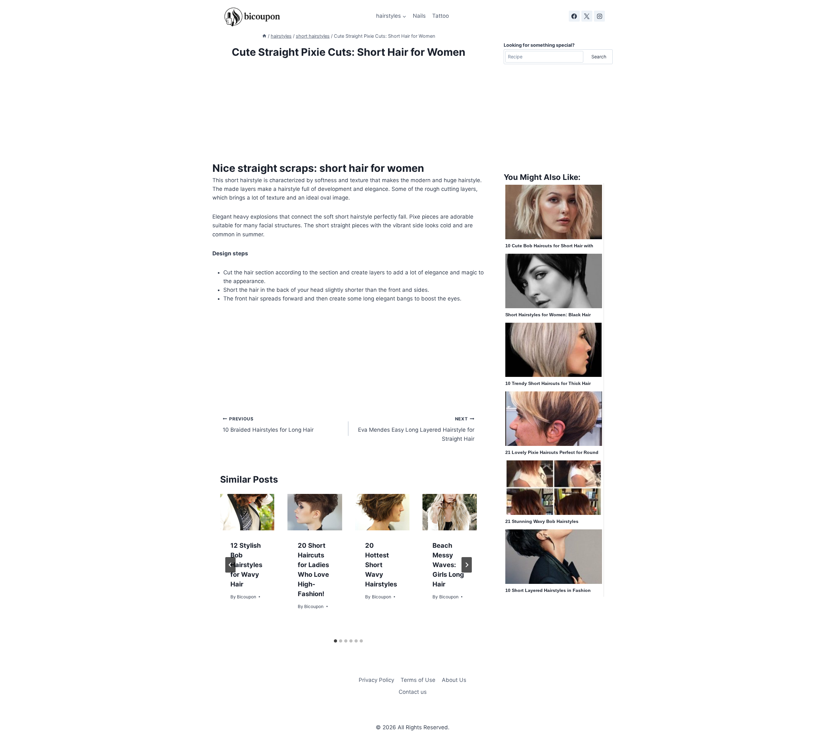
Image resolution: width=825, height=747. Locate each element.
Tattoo (440, 16)
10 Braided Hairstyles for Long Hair (268, 424)
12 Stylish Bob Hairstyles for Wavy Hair (246, 565)
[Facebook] (574, 16)
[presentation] (247, 512)
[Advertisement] (348, 115)
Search (599, 56)
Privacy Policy (376, 680)
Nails (419, 16)
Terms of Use (418, 680)
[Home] (264, 36)
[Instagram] (599, 16)
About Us (454, 680)
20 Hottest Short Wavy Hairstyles (381, 565)
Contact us (413, 692)
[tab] (335, 641)
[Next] (466, 565)
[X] (586, 16)
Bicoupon (246, 596)
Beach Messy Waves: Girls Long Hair (448, 565)
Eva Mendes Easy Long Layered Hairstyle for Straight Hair (416, 429)
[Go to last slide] (230, 565)
